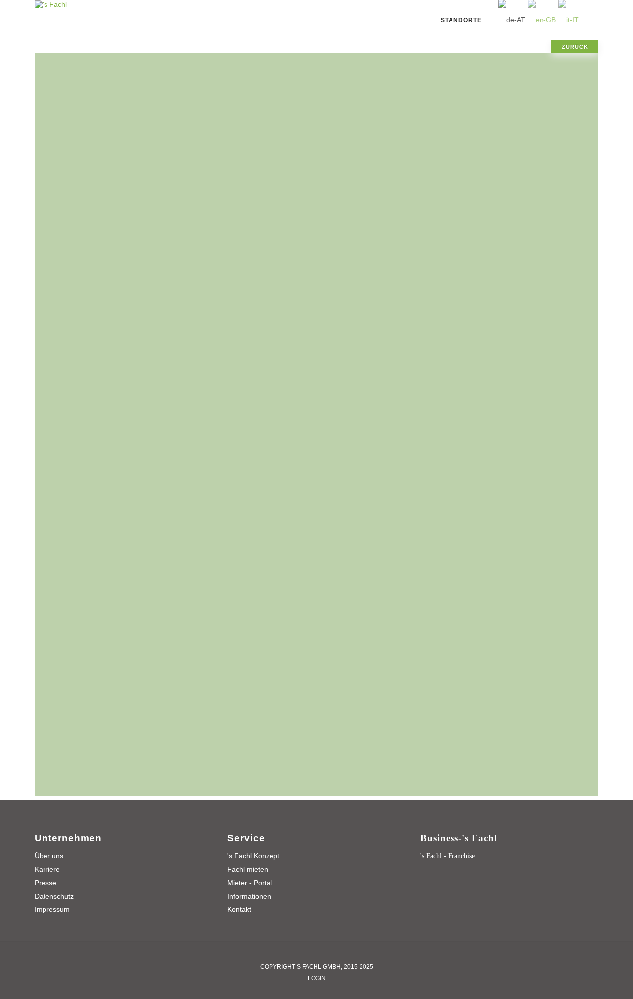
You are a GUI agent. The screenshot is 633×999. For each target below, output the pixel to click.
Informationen (249, 896)
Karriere (47, 869)
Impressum (52, 909)
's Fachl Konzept (253, 856)
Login (317, 978)
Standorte (461, 20)
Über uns (49, 856)
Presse (45, 883)
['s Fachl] (51, 4)
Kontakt (239, 909)
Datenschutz (54, 896)
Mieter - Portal (249, 883)
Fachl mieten (247, 869)
